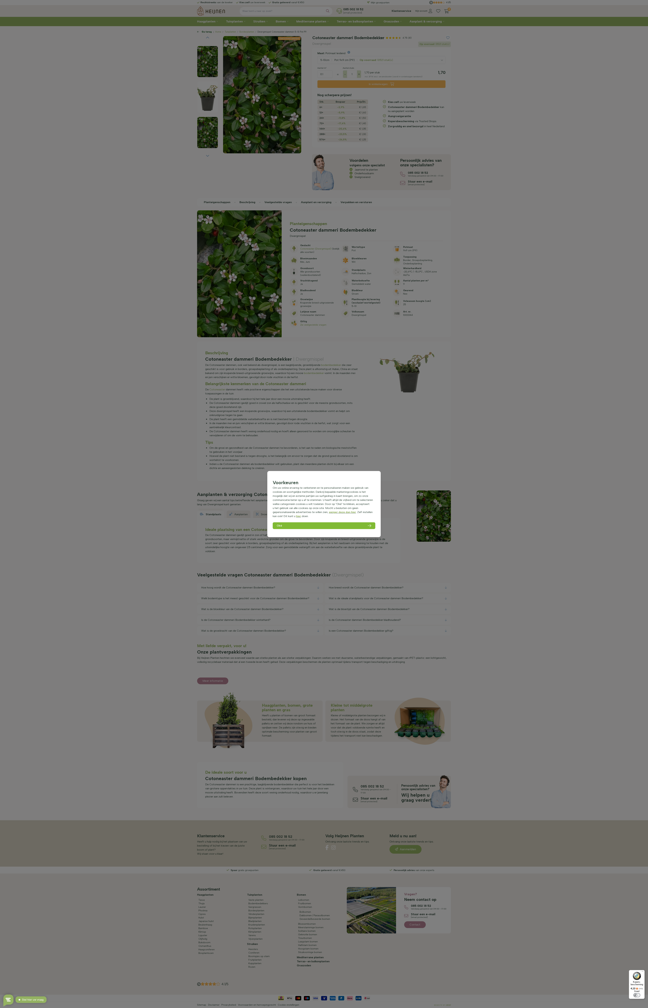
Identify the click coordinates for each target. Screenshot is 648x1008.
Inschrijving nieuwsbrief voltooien (324, 85)
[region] (324, 504)
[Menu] (643, 972)
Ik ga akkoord (305, 78)
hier (298, 516)
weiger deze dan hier (342, 512)
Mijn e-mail (300, 66)
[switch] (636, 995)
